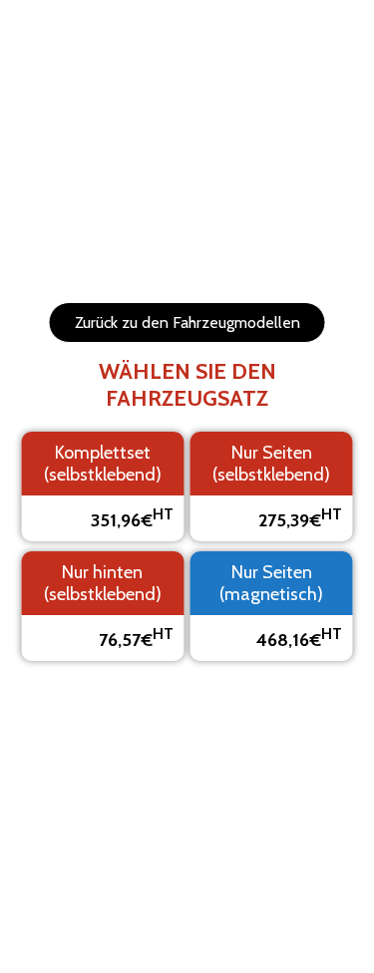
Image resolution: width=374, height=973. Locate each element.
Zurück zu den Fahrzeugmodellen (187, 322)
